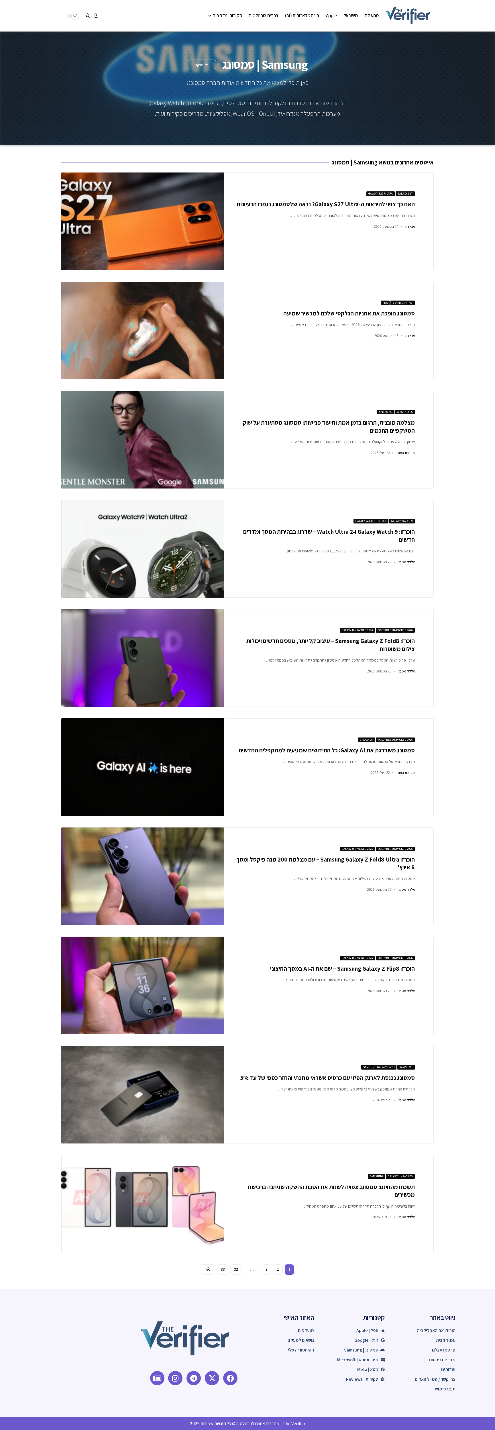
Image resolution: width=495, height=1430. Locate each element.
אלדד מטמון (406, 562)
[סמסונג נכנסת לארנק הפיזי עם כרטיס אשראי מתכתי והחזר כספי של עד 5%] (142, 1094)
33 (223, 1269)
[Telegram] (193, 1378)
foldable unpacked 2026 (395, 630)
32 (236, 1269)
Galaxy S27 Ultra (380, 193)
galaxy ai (366, 740)
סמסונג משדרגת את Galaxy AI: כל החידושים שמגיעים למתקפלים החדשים (327, 750)
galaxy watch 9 (402, 521)
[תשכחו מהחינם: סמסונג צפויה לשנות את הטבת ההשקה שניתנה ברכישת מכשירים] (142, 1204)
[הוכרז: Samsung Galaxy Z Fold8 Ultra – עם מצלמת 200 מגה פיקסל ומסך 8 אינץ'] (142, 876)
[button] (96, 16)
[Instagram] (175, 1378)
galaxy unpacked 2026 (357, 630)
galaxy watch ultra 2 (370, 521)
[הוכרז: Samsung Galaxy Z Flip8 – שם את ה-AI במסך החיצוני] (142, 985)
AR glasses (405, 412)
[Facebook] (230, 1378)
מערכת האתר (405, 452)
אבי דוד (409, 226)
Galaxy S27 (405, 193)
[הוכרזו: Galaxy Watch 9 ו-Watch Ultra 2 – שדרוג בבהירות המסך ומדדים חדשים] (142, 549)
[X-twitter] (212, 1378)
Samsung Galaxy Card (379, 1067)
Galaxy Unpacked (400, 1176)
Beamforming (402, 303)
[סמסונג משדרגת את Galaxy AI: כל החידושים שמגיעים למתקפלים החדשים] (142, 767)
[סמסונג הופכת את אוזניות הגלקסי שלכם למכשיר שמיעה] (142, 330)
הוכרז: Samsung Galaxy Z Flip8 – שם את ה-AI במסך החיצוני (342, 968)
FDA (385, 303)
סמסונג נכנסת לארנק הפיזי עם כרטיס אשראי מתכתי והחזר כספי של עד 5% (327, 1078)
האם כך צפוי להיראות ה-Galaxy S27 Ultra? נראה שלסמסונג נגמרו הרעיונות (326, 204)
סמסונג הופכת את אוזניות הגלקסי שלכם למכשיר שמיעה (349, 313)
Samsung (385, 412)
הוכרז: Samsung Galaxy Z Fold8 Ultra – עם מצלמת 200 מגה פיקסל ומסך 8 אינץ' (325, 863)
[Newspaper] (157, 1378)
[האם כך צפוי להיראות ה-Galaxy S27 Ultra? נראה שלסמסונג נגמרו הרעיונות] (142, 221)
